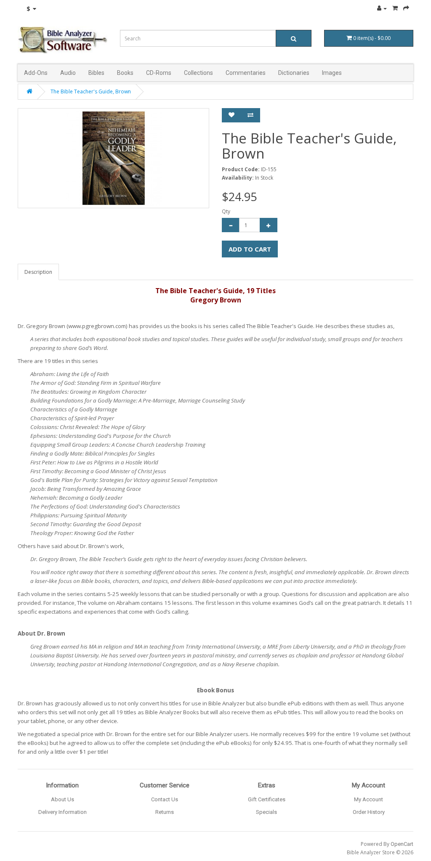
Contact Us (164, 799)
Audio (68, 72)
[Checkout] (406, 8)
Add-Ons (36, 72)
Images (332, 72)
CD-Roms (158, 72)
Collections (198, 72)
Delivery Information (62, 812)
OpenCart (402, 844)
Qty (226, 211)
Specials (266, 812)
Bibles (96, 72)
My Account (368, 799)
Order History (369, 812)
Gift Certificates (266, 799)
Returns (164, 812)
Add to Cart (250, 249)
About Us (62, 799)
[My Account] (382, 8)
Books (125, 72)
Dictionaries (293, 72)
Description (38, 272)
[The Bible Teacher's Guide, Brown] (113, 158)
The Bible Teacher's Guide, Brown (91, 91)
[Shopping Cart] (395, 8)
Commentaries (246, 72)
